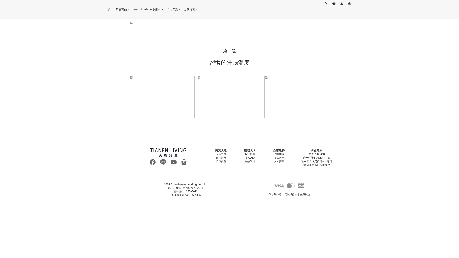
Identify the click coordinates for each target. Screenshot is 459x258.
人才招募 (279, 161)
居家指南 (189, 9)
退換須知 (250, 161)
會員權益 (305, 194)
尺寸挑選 (250, 154)
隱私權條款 (291, 194)
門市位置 (221, 161)
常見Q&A (250, 157)
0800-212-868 (317, 154)
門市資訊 (172, 9)
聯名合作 (279, 157)
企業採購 (279, 154)
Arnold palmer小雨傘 (147, 9)
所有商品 (121, 9)
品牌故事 (221, 154)
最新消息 (221, 157)
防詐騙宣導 (275, 194)
